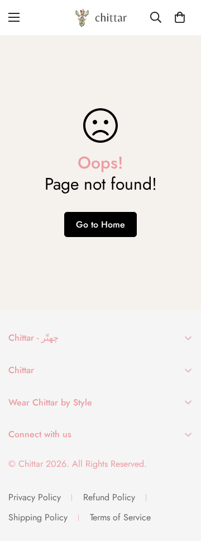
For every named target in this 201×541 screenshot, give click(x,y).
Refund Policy (109, 497)
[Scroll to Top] (181, 482)
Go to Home (100, 224)
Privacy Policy (34, 497)
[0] (180, 17)
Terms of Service (120, 517)
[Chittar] (100, 17)
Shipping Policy (38, 517)
